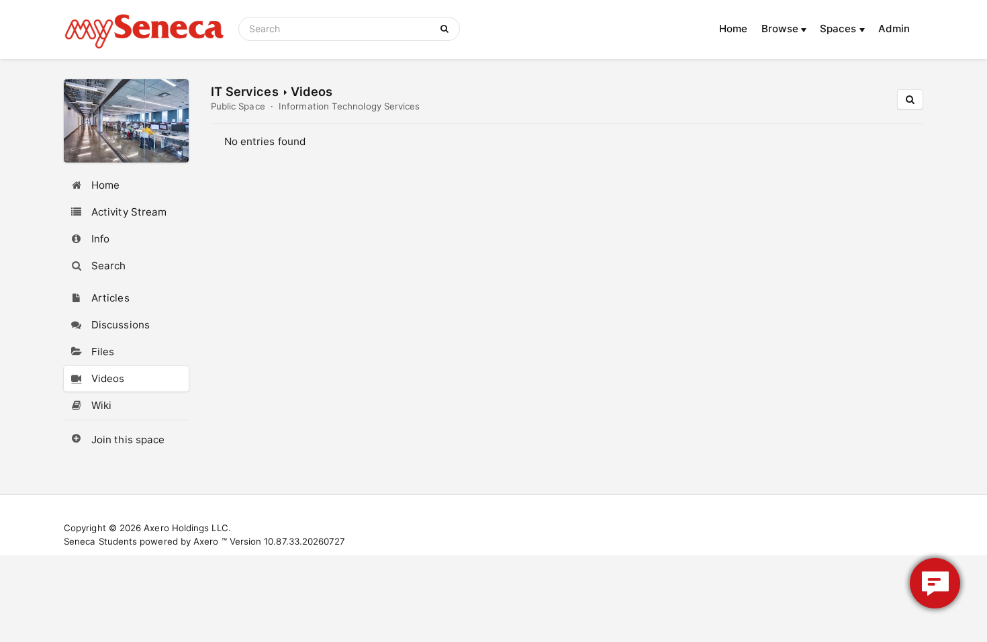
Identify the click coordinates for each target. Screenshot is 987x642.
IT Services (245, 91)
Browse (781, 28)
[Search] (447, 28)
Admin (894, 28)
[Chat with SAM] (935, 583)
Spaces (839, 28)
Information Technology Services (349, 106)
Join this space (127, 439)
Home (733, 28)
